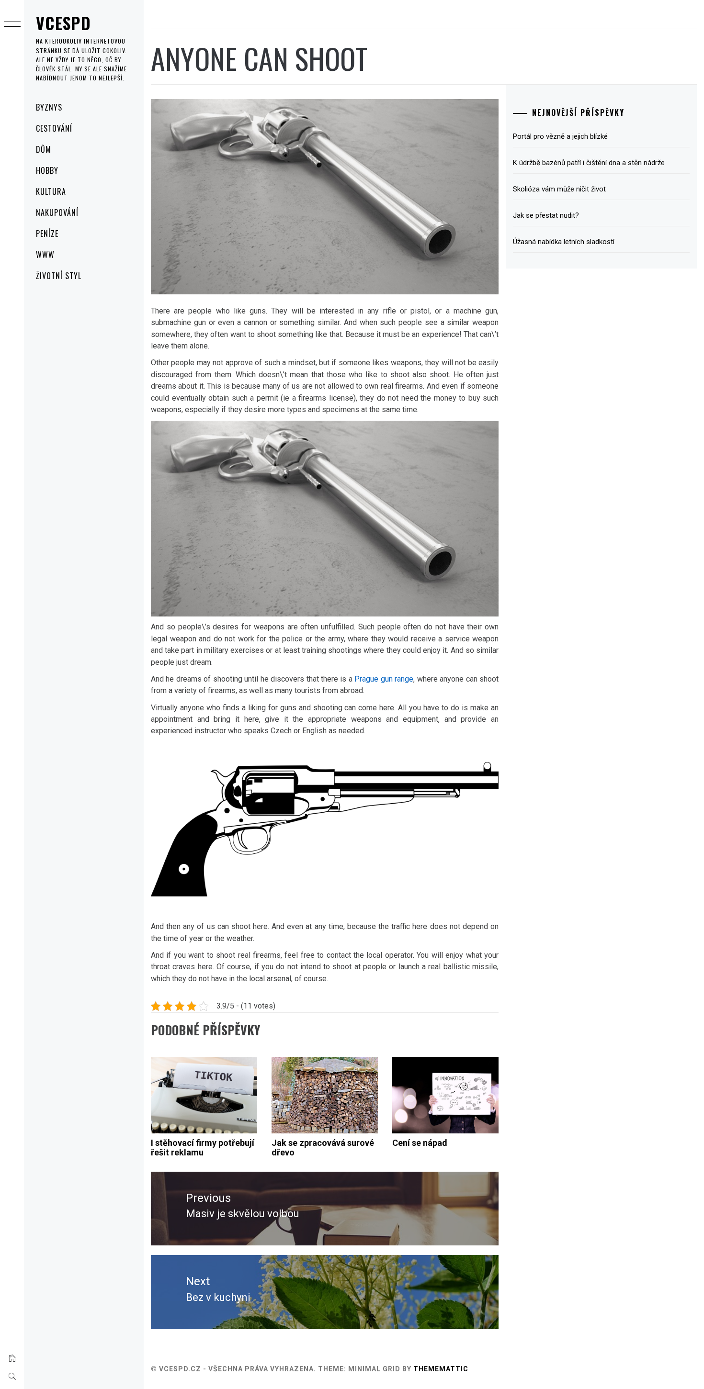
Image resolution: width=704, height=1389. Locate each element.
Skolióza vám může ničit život (559, 189)
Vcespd (63, 23)
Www (45, 254)
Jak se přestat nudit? (546, 215)
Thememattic (440, 1369)
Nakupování (57, 212)
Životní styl (58, 275)
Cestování (54, 128)
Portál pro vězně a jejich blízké (560, 136)
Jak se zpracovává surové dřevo (323, 1147)
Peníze (47, 233)
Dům (43, 149)
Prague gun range (383, 678)
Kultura (51, 191)
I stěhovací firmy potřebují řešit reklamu (202, 1147)
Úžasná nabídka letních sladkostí (563, 241)
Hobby (47, 170)
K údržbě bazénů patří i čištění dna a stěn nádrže (589, 162)
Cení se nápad (419, 1143)
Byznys (49, 107)
